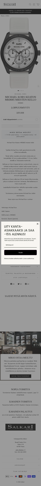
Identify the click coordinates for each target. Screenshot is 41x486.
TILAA (20, 252)
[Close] (37, 224)
